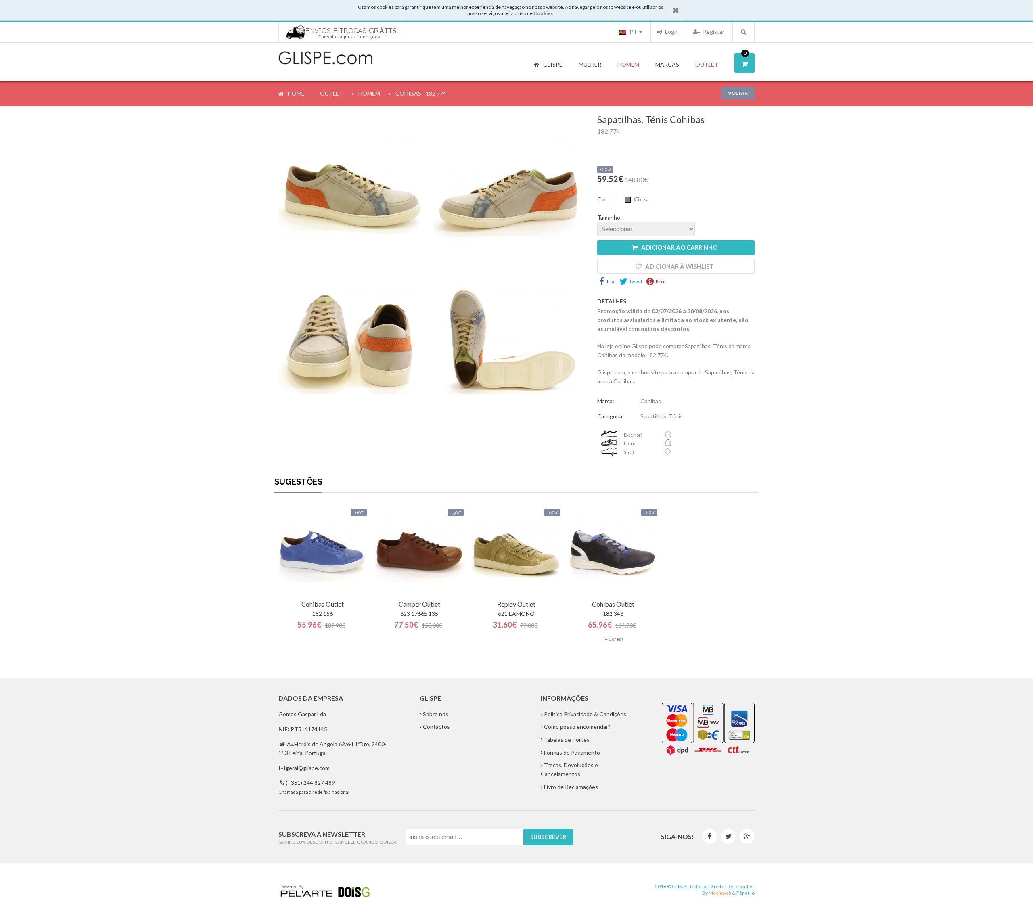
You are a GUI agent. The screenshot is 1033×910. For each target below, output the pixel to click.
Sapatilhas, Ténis (661, 416)
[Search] (743, 32)
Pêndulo (745, 893)
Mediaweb (720, 893)
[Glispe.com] (326, 58)
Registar (713, 31)
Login (671, 31)
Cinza (641, 199)
